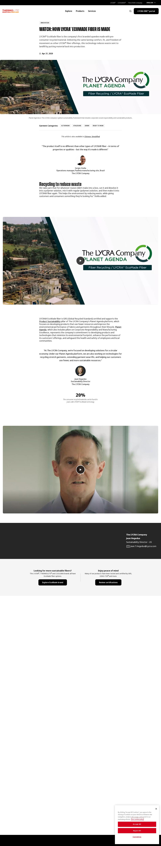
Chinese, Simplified (92, 136)
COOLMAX (122, 3)
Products (80, 11)
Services (92, 11)
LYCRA (112, 3)
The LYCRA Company (135, 3)
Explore (68, 11)
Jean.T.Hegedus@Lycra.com (143, 546)
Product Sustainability (49, 321)
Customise (137, 837)
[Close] (156, 808)
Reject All (137, 831)
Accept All (137, 824)
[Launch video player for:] (80, 260)
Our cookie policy (137, 819)
